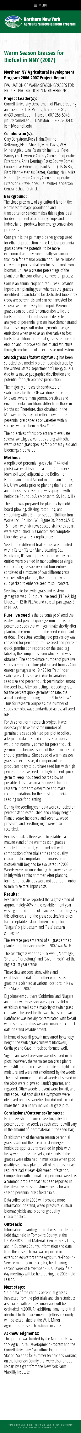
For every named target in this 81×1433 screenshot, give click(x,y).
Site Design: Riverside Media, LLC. (46, 1427)
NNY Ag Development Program (40, 22)
